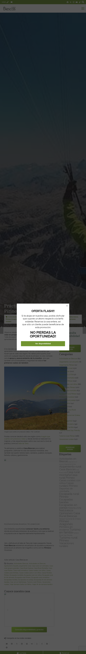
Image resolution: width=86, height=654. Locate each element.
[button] (67, 306)
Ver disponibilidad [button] (43, 344)
